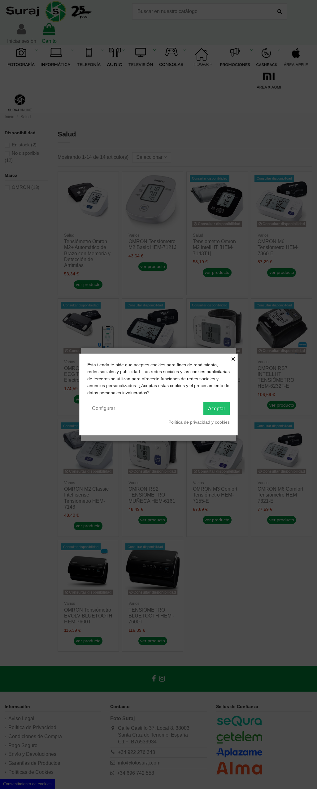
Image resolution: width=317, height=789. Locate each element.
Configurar (103, 408)
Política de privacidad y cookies (199, 422)
